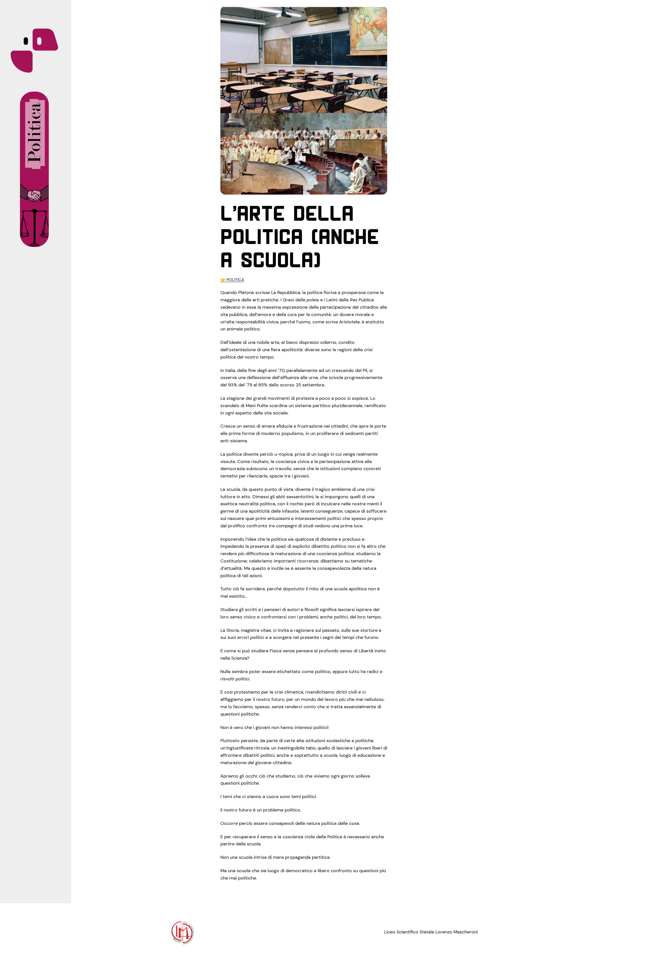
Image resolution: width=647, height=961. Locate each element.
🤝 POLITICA (232, 279)
